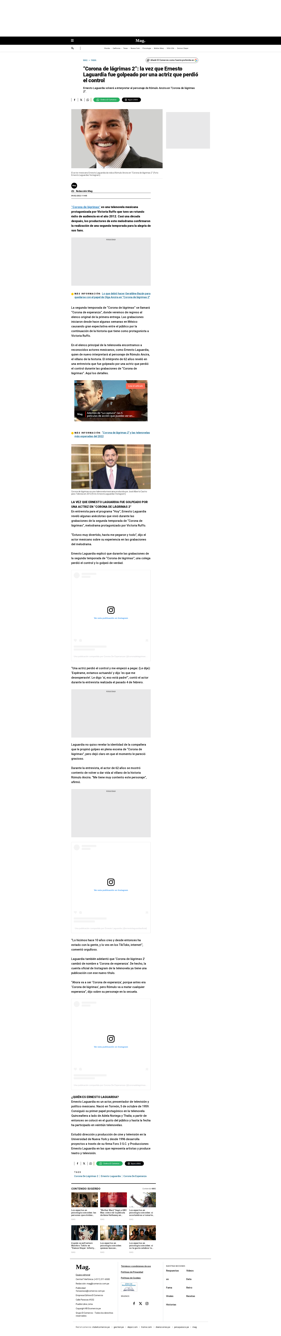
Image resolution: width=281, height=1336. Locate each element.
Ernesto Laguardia (111, 1176)
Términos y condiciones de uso (136, 1266)
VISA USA (170, 48)
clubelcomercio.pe (101, 1327)
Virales (169, 1296)
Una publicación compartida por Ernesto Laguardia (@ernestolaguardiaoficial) (111, 928)
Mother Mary (159, 48)
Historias (171, 1304)
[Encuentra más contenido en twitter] (81, 100)
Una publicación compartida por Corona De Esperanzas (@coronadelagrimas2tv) (111, 656)
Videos (190, 1270)
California (116, 48)
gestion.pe (119, 1327)
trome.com (146, 1327)
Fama (169, 1287)
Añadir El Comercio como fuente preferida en (172, 60)
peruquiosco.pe (181, 1327)
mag (194, 1327)
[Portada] (83, 1272)
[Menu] (74, 41)
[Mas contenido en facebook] (134, 1303)
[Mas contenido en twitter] (140, 1303)
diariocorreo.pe (163, 1327)
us (167, 1279)
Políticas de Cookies (131, 1278)
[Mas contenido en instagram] (147, 1303)
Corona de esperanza (135, 1176)
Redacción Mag (84, 191)
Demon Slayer (182, 48)
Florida (107, 48)
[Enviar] (72, 48)
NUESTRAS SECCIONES (175, 1266)
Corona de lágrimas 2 (86, 1176)
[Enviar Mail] (73, 191)
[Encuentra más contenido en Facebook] (74, 100)
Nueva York (135, 48)
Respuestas (172, 1270)
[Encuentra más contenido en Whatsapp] (87, 100)
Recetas (190, 1296)
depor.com (132, 1327)
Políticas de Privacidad (132, 1272)
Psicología (147, 48)
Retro (189, 1287)
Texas (125, 48)
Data (188, 1279)
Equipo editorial (83, 1275)
